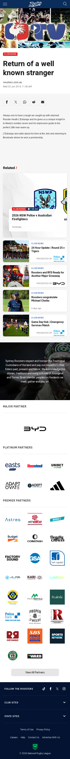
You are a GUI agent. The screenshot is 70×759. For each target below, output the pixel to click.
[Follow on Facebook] (50, 688)
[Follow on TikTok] (43, 688)
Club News (10, 54)
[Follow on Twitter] (57, 688)
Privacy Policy (43, 729)
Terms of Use (26, 729)
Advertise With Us (51, 737)
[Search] (65, 4)
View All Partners (35, 672)
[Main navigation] (5, 4)
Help (23, 737)
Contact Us (33, 737)
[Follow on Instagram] (64, 688)
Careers (14, 737)
